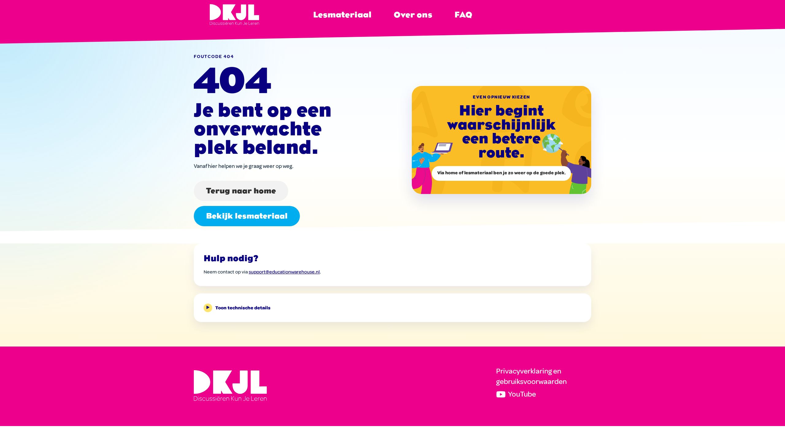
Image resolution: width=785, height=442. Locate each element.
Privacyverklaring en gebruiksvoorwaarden (531, 376)
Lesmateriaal (342, 14)
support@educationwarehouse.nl (284, 272)
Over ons (413, 14)
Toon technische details (238, 308)
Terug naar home (241, 190)
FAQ (463, 14)
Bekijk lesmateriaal (247, 215)
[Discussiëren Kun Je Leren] (230, 385)
